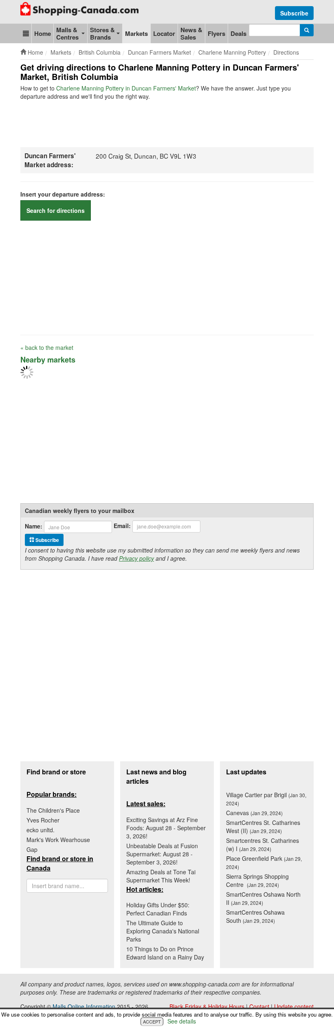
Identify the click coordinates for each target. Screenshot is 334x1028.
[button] (25, 33)
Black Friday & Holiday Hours (206, 1006)
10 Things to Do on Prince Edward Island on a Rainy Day (165, 953)
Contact (259, 1006)
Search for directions (55, 210)
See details (181, 1021)
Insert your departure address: (62, 194)
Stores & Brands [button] (102, 33)
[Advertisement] (168, 122)
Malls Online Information (84, 1006)
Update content (294, 1006)
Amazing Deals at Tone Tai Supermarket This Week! (161, 876)
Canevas (254, 813)
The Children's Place (53, 810)
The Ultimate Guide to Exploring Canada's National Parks (162, 931)
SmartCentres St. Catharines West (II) (263, 826)
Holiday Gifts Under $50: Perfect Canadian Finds (157, 909)
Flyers (216, 33)
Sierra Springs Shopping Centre (257, 880)
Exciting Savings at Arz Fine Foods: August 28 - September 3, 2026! (166, 828)
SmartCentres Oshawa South (255, 916)
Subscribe (294, 13)
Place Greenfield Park (264, 862)
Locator (164, 33)
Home (42, 33)
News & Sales (191, 33)
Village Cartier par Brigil (266, 799)
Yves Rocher (42, 820)
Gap (31, 849)
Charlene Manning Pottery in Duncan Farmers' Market (126, 88)
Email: (122, 526)
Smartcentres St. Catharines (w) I (262, 844)
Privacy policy (136, 558)
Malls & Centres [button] (67, 33)
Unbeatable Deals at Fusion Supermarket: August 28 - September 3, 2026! (162, 854)
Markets (136, 33)
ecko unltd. (40, 830)
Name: (33, 526)
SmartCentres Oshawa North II (263, 898)
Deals (238, 33)
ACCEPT (152, 1021)
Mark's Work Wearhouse (58, 840)
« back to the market (46, 347)
